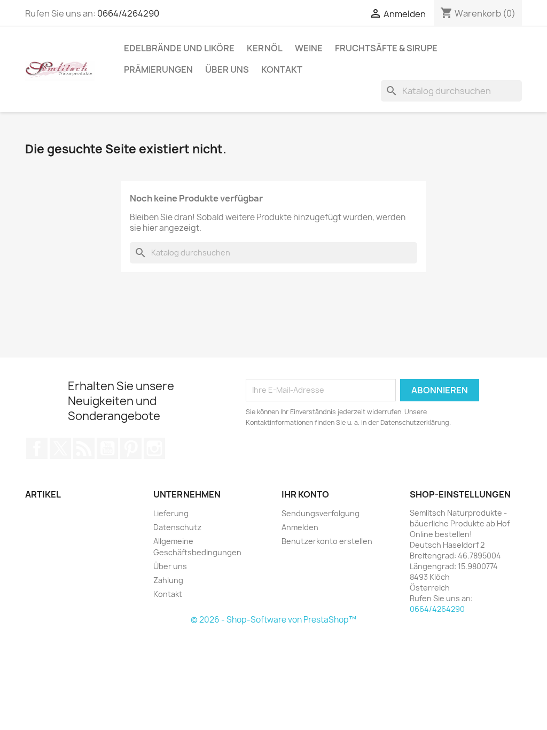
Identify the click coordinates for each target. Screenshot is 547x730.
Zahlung (168, 580)
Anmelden (300, 527)
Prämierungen (158, 69)
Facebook (37, 448)
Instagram (154, 448)
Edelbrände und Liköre (179, 48)
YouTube (107, 448)
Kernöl (265, 48)
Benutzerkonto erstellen (327, 541)
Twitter (60, 448)
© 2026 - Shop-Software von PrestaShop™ (273, 619)
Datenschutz (177, 527)
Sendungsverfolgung (321, 513)
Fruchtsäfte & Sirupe (386, 48)
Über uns (227, 69)
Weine (309, 48)
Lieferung (171, 513)
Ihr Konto (305, 494)
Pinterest (131, 448)
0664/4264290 (128, 13)
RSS (84, 448)
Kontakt (281, 69)
